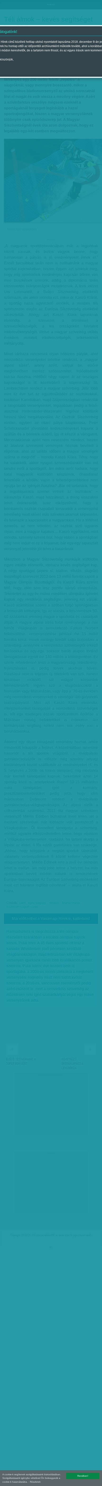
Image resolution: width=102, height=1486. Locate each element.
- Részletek (34, 1482)
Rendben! (82, 1476)
